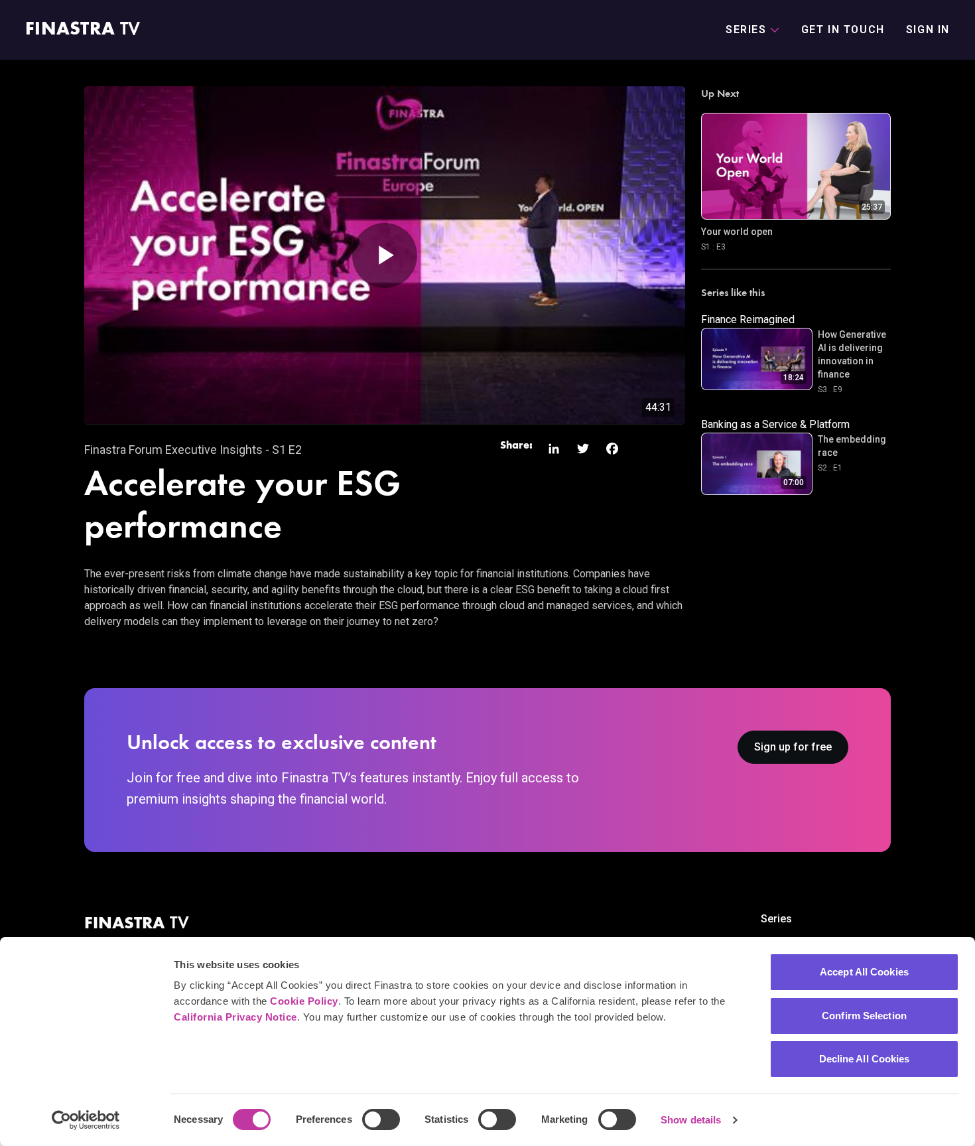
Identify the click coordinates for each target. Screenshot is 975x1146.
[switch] (381, 1119)
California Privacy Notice (235, 1017)
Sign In (928, 29)
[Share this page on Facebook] (612, 449)
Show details (691, 1119)
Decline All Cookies (864, 1058)
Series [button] (746, 29)
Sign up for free (793, 747)
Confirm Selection (864, 1015)
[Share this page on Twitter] (583, 449)
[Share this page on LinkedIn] (554, 449)
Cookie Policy (304, 1001)
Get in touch (843, 29)
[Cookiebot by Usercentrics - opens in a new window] (86, 1120)
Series (776, 918)
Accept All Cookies (864, 971)
